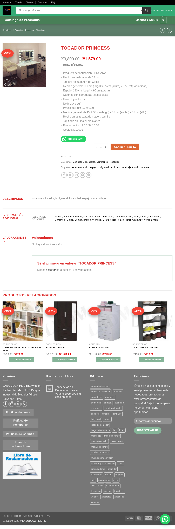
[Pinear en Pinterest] (82, 175)
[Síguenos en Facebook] (6, 404)
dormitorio (96, 402)
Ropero (108, 474)
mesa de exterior (99, 441)
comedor (118, 391)
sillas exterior (112, 485)
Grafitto (107, 219)
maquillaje (126, 167)
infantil (107, 419)
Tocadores (40, 30)
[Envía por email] (76, 175)
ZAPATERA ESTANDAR (145, 347)
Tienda (18, 2)
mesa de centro (112, 435)
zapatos (95, 502)
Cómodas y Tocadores (24, 30)
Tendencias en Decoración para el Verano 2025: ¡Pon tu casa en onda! (68, 392)
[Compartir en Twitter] (70, 175)
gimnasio (117, 414)
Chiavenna (154, 216)
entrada (107, 402)
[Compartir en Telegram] (88, 175)
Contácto (42, 2)
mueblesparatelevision (102, 458)
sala (93, 480)
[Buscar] (146, 10)
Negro (115, 219)
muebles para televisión (103, 463)
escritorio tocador (80, 167)
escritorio (119, 402)
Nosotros (7, 2)
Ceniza (78, 219)
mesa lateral (117, 441)
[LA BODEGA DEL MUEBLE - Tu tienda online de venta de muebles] (7, 10)
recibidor (112, 469)
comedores (96, 397)
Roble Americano (104, 216)
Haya (136, 216)
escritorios (96, 408)
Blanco (58, 216)
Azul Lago (137, 219)
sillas (115, 480)
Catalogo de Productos (22, 20)
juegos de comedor (100, 430)
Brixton (87, 219)
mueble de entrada (100, 452)
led (111, 167)
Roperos (119, 474)
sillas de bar (97, 485)
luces (117, 167)
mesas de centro (99, 447)
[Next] (172, 335)
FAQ (52, 2)
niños (120, 463)
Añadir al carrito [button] (23, 360)
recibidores (96, 474)
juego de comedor (100, 425)
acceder (51, 269)
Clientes (30, 2)
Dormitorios (7, 30)
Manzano (88, 216)
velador (94, 496)
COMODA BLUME (99, 347)
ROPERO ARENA (55, 347)
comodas (109, 397)
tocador (135, 167)
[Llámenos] (24, 404)
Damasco (120, 216)
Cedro (143, 216)
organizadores (98, 469)
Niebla (78, 216)
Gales (70, 219)
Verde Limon (151, 219)
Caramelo (60, 219)
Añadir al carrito (125, 147)
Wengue (96, 219)
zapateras (106, 496)
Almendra (68, 216)
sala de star (104, 480)
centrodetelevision (100, 386)
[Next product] (162, 30)
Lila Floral (125, 219)
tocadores (146, 167)
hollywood (104, 167)
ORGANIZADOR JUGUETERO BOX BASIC (22, 349)
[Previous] (2, 335)
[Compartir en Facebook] (64, 175)
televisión (95, 491)
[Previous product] (169, 30)
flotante (105, 414)
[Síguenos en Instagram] (12, 404)
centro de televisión (100, 391)
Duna (129, 216)
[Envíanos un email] (18, 404)
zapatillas (119, 496)
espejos (94, 167)
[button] (161, 10)
